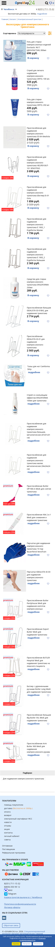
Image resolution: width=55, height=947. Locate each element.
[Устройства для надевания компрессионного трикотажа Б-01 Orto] (14, 197)
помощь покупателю (13, 805)
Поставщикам (8, 849)
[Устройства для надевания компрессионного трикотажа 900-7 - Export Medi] (14, 637)
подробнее (42, 13)
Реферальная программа (13, 852)
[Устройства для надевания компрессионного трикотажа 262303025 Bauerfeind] (14, 551)
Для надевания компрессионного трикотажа (23, 778)
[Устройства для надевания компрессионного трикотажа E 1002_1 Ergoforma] (14, 228)
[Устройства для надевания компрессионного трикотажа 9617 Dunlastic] (14, 50)
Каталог (13, 19)
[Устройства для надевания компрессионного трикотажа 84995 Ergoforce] (14, 464)
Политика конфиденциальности (32, 939)
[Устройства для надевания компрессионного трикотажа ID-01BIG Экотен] (14, 316)
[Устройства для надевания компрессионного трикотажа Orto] (14, 79)
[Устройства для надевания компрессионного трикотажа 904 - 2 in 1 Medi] (14, 523)
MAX (9, 890)
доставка (18, 808)
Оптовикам (7, 845)
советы (7, 839)
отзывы (7, 825)
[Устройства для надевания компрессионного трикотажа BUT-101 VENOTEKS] (14, 166)
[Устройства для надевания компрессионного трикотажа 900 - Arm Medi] (14, 752)
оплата (7, 812)
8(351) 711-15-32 (46, 9)
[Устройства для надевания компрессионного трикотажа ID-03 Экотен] (14, 580)
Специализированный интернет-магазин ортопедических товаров (23, 932)
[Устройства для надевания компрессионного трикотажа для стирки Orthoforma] (14, 287)
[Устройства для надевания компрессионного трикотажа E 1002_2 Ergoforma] (14, 258)
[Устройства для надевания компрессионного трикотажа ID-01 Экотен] (14, 345)
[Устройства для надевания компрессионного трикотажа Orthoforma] (14, 403)
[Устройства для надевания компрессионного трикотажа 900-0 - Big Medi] (14, 723)
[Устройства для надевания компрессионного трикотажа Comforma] (15, 375)
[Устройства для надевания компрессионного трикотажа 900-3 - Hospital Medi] (14, 666)
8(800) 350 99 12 (12, 887)
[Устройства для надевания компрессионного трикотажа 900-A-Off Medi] (14, 494)
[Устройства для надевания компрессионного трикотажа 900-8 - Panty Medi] (14, 609)
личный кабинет (11, 836)
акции (7, 829)
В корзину (33, 58)
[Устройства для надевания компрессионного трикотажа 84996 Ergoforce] (14, 433)
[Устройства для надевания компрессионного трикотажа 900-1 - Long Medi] (14, 695)
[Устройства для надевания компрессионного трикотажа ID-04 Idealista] (14, 137)
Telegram (11, 893)
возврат (7, 815)
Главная (4, 19)
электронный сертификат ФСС (18, 818)
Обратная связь (11, 925)
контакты (8, 832)
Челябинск (8, 9)
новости (8, 822)
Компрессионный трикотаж (30, 19)
